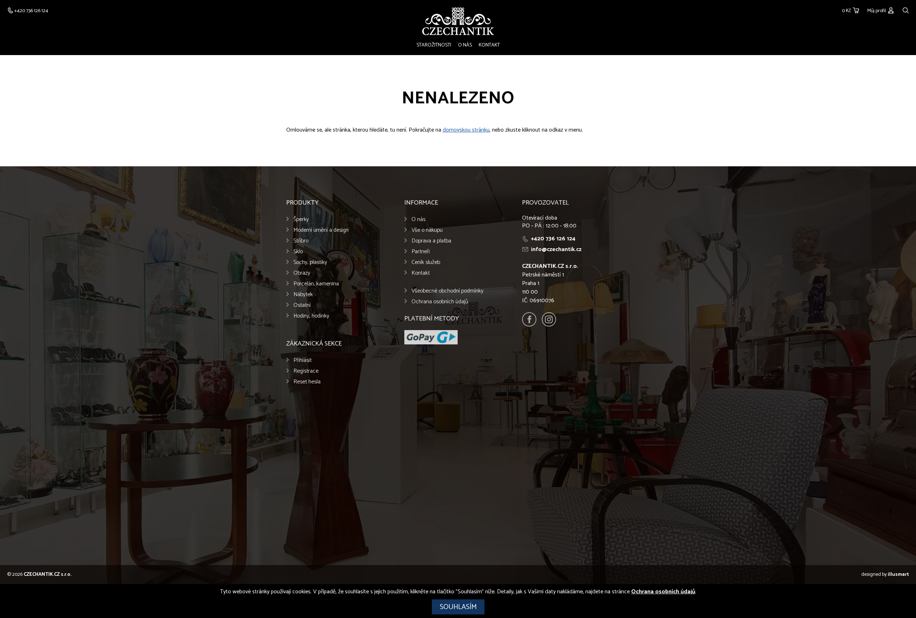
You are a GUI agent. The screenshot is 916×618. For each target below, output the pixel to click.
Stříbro (300, 241)
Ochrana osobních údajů (439, 301)
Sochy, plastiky (310, 262)
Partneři (420, 251)
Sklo (298, 251)
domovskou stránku (466, 130)
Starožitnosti (433, 45)
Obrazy (301, 273)
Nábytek (303, 294)
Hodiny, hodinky (311, 316)
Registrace (305, 371)
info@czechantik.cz (556, 249)
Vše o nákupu (427, 230)
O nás (465, 45)
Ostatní (302, 305)
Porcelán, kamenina (316, 284)
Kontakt (489, 45)
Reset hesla (307, 382)
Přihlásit (302, 360)
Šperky (301, 219)
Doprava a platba (431, 241)
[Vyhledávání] (905, 9)
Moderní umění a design (321, 230)
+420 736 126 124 (553, 239)
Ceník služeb (425, 262)
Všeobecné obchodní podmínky (447, 291)
